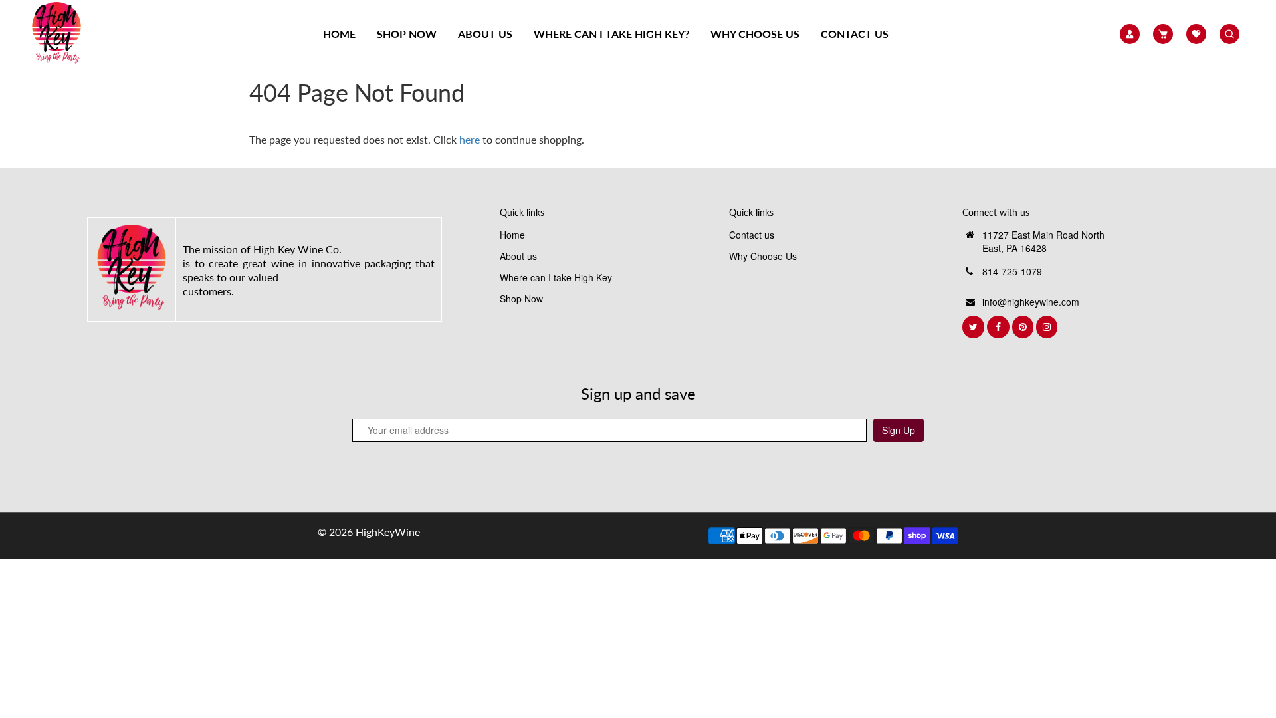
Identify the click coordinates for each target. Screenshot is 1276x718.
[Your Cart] (1163, 34)
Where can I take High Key (556, 277)
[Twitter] (974, 327)
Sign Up (898, 430)
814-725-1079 (1012, 271)
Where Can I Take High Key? (611, 33)
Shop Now (407, 33)
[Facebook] (999, 327)
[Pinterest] (1024, 327)
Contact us (855, 33)
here (469, 139)
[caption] (131, 268)
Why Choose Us (754, 33)
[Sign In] (1130, 34)
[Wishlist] (1196, 34)
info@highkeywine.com (1030, 301)
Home (339, 33)
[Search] (1229, 34)
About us (485, 33)
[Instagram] (1048, 327)
